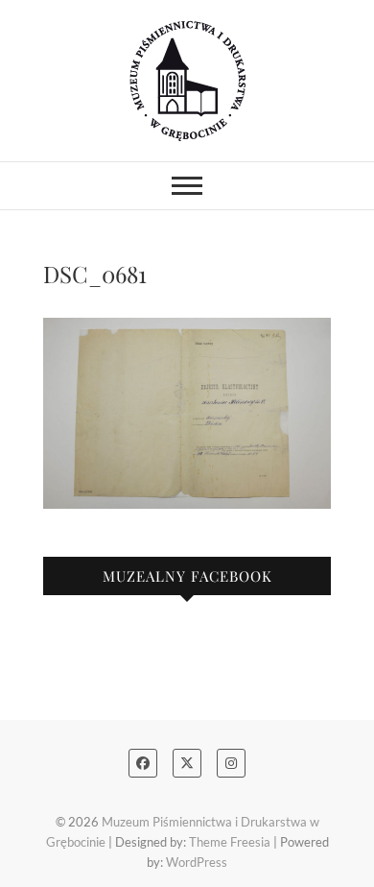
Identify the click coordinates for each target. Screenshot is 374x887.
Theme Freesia (229, 842)
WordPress (196, 862)
